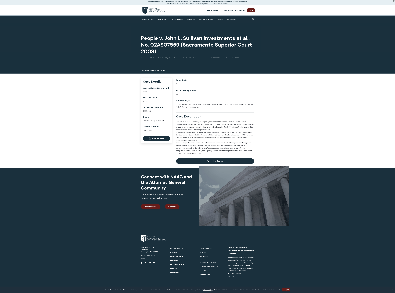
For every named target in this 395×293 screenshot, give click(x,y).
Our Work (162, 19)
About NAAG (231, 19)
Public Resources (214, 10)
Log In (251, 10)
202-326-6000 (149, 256)
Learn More (231, 276)
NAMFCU (220, 19)
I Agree (286, 290)
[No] (392, 290)
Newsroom (228, 10)
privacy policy (207, 290)
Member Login (205, 274)
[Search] (253, 18)
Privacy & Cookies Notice (209, 266)
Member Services (148, 19)
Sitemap (203, 270)
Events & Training (176, 19)
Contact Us (240, 10)
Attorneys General (206, 19)
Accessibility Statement (209, 262)
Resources (191, 19)
